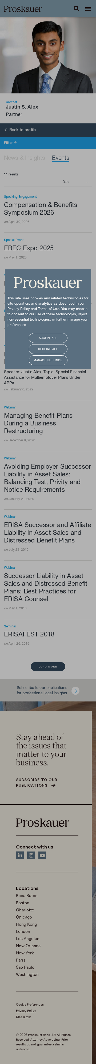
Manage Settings (48, 360)
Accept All (48, 338)
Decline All (48, 349)
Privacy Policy (18, 309)
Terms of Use (48, 309)
